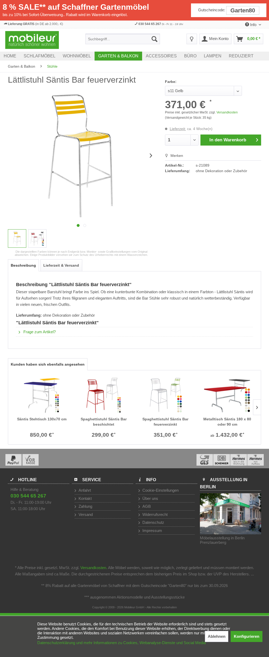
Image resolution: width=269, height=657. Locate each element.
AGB (146, 506)
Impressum (151, 530)
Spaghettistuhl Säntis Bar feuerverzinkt (165, 421)
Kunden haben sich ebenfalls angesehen (48, 364)
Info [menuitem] (253, 24)
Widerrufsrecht (154, 514)
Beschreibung (23, 265)
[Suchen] (154, 39)
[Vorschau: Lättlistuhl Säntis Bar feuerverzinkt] (17, 238)
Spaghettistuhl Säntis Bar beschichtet (104, 421)
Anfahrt (84, 490)
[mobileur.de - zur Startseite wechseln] (32, 40)
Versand (85, 514)
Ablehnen (216, 636)
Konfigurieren (246, 636)
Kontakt (84, 498)
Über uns (149, 498)
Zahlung (84, 506)
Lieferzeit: (178, 129)
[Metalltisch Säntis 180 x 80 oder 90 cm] (227, 395)
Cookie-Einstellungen (160, 490)
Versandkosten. (93, 567)
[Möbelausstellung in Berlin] (230, 513)
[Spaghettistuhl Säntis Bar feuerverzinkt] (165, 395)
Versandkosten (227, 112)
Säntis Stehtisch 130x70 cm (41, 419)
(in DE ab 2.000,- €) (35, 24)
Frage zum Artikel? (39, 332)
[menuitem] (122, 39)
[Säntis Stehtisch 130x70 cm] (42, 395)
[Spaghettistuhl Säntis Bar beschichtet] (104, 395)
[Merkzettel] (192, 39)
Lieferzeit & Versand (61, 265)
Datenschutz (152, 522)
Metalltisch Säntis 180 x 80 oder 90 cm (227, 421)
